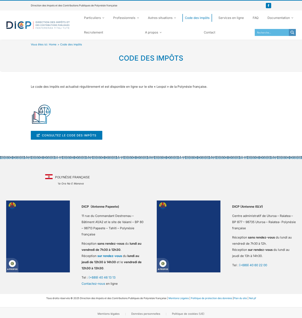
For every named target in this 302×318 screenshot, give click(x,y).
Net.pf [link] (252, 298)
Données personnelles (145, 313)
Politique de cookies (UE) (188, 313)
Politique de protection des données (211, 298)
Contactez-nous (93, 284)
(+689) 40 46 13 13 (102, 277)
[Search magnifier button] (292, 32)
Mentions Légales (178, 298)
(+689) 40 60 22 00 (253, 265)
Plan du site (240, 298)
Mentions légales (109, 313)
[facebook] (268, 5)
